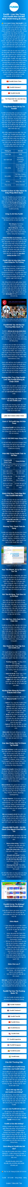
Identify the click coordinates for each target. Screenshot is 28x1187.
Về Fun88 (9, 294)
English (8, 1183)
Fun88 (4, 1177)
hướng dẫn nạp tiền (12, 519)
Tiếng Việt (15, 1183)
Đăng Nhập (18, 1177)
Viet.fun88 (19, 23)
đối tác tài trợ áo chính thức (17, 331)
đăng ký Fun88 (11, 699)
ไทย (21, 1183)
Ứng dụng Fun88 (7, 427)
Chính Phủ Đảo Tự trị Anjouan (12, 237)
